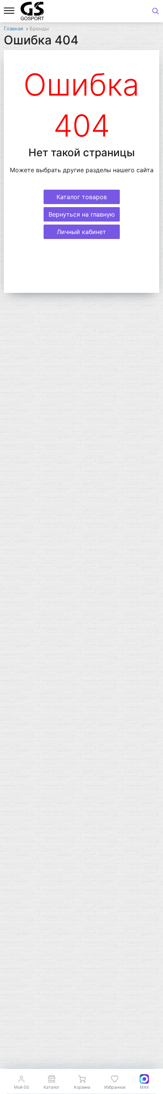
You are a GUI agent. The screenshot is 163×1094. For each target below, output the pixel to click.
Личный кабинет (81, 232)
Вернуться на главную (82, 214)
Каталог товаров (81, 197)
